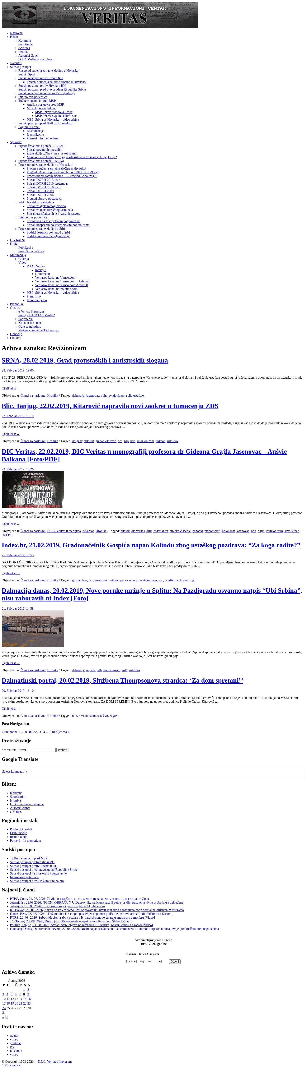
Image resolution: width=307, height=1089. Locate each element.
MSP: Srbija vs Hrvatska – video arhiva (53, 119)
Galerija (23, 258)
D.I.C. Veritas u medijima (35, 59)
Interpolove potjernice (32, 97)
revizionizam (116, 395)
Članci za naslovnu (33, 395)
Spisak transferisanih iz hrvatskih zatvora (53, 213)
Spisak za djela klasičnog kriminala (50, 210)
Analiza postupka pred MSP (45, 104)
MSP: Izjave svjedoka (41, 108)
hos (120, 441)
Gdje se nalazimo (29, 326)
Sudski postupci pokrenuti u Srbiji (49, 232)
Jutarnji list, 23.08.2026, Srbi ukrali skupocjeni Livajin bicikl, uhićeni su (57, 906)
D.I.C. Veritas (36, 266)
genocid (197, 531)
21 (20, 1003)
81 (31, 732)
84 (43, 732)
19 (12, 1003)
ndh (103, 395)
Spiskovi (16, 142)
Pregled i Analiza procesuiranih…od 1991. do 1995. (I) (63, 172)
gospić (76, 580)
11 (8, 999)
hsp (126, 441)
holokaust (228, 531)
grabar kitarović (105, 441)
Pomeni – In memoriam (42, 138)
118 (52, 732)
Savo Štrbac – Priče (31, 251)
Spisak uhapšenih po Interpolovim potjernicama (58, 225)
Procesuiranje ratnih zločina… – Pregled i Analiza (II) (62, 176)
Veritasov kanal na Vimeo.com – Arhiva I (62, 281)
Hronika (23, 52)
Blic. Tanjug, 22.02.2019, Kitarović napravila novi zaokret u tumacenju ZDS (110, 406)
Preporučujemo (37, 300)
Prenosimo (34, 296)
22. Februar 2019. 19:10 (18, 416)
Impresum (65, 1061)
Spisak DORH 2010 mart (43, 187)
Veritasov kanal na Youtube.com (56, 289)
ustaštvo (138, 395)
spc (161, 580)
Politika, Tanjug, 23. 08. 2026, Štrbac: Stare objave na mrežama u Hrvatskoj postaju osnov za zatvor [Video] (81, 925)
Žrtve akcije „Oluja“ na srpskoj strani (51, 153)
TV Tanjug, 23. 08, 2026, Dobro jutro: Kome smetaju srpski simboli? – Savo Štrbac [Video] (70, 921)
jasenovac (92, 395)
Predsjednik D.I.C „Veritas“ (36, 315)
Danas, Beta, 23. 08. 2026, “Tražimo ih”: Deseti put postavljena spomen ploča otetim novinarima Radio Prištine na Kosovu (91, 913)
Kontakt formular (29, 322)
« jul (5, 1017)
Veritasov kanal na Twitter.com (38, 330)
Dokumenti (42, 274)
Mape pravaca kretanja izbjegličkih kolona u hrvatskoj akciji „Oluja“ (72, 157)
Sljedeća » (62, 732)
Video (22, 262)
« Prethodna (10, 732)
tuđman (160, 441)
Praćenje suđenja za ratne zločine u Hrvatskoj (56, 82)
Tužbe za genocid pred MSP (37, 100)
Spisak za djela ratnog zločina (46, 206)
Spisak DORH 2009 (40, 191)
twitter (14, 1035)
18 (8, 1003)
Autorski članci (28, 55)
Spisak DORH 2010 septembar (47, 183)
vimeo (14, 1039)
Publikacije (25, 247)
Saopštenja (25, 44)
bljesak (125, 531)
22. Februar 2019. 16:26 (18, 469)
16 (29, 999)
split (129, 395)
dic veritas (138, 531)
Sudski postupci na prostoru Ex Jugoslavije (46, 93)
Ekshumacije (35, 131)
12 (12, 999)
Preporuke (17, 304)
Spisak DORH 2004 (40, 195)
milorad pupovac (120, 580)
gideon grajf (212, 531)
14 (20, 999)
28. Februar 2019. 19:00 (18, 370)
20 (16, 1003)
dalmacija (78, 395)
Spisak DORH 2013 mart (43, 179)
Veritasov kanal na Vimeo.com (55, 277)
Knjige (14, 243)
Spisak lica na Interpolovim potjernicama (53, 221)
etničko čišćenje (180, 531)
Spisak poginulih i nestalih (44, 149)
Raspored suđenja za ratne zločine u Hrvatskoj (48, 70)
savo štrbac (291, 531)
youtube (15, 1043)
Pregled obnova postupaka (44, 198)
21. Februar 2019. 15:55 (18, 555)
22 (25, 1003)
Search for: (9, 750)
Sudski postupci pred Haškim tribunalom (45, 123)
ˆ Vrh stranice (11, 1065)
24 (4, 1008)
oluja (261, 531)
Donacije (16, 334)
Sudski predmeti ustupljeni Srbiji (48, 236)
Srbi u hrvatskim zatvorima (36, 202)
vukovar (182, 580)
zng (191, 580)
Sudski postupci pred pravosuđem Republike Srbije (52, 89)
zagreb (114, 715)
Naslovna (16, 33)
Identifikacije (35, 134)
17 (4, 1003)
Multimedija (18, 255)
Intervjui (40, 270)
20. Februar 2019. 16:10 (18, 690)
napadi (90, 670)
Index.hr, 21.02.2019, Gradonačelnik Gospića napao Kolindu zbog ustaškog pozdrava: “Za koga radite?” (151, 545)
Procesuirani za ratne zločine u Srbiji (42, 228)
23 (29, 1003)
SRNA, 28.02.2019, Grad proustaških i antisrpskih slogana (85, 360)
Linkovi (15, 338)
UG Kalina (17, 240)
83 (39, 732)
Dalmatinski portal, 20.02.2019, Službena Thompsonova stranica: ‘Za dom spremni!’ (122, 680)
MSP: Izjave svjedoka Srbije (53, 112)
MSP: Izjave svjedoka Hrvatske (56, 115)
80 (26, 732)
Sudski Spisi (26, 74)
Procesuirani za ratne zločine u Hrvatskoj (45, 164)
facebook (16, 1050)
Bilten (14, 36)
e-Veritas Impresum (31, 311)
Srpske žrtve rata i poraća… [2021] (41, 146)
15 (25, 999)
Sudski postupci (20, 67)
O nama (15, 307)
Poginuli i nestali (29, 127)
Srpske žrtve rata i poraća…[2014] (41, 161)
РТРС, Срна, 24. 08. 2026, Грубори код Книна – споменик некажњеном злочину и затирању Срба (79, 898)
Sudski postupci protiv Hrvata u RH (42, 85)
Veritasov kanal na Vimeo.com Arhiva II (61, 285)
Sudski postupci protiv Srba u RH (40, 78)
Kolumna (24, 40)
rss (12, 1047)
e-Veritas (24, 48)
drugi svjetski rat (83, 441)
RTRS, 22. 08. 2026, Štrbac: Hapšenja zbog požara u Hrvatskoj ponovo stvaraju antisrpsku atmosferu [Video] (82, 917)
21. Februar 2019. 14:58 (18, 608)
